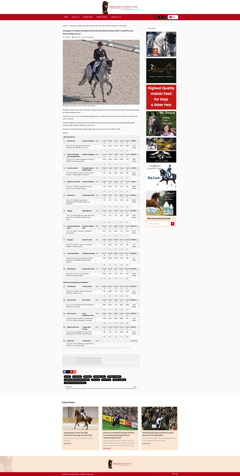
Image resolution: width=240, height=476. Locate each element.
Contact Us (116, 17)
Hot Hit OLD (106, 380)
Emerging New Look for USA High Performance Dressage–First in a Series (78, 433)
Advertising (88, 17)
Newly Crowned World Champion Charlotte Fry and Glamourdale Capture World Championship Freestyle (119, 434)
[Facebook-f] (160, 17)
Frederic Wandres (114, 377)
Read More (67, 443)
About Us (75, 17)
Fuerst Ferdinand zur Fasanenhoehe (76, 380)
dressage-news (99, 377)
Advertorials (101, 17)
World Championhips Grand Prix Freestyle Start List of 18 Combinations (158, 433)
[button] (64, 372)
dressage (88, 377)
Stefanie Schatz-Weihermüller (75, 383)
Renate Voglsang (119, 380)
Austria (67, 377)
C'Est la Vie (77, 377)
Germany (95, 380)
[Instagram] (163, 17)
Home (66, 17)
